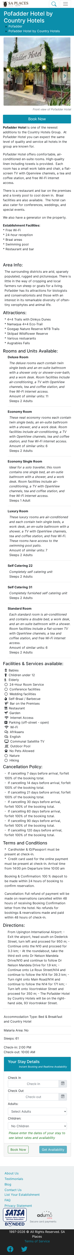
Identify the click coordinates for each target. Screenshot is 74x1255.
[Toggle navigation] (65, 4)
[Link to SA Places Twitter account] (24, 1250)
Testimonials (14, 1179)
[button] (9, 76)
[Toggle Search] (54, 4)
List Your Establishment (22, 1195)
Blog (8, 1184)
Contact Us (13, 1190)
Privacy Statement (18, 1206)
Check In (14, 1078)
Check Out (16, 1091)
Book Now (37, 119)
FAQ (7, 1200)
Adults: (13, 1104)
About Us (12, 1173)
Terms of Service (37, 1241)
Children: (14, 1118)
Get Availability (53, 1150)
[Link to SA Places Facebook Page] (10, 1250)
